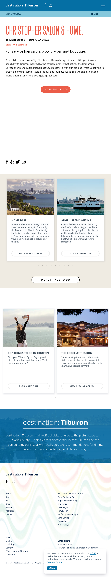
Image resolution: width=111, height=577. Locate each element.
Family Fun (63, 511)
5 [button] (55, 265)
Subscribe (10, 555)
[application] (75, 561)
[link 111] (30, 197)
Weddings (10, 544)
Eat (7, 500)
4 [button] (51, 265)
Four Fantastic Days (67, 497)
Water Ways (63, 525)
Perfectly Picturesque (68, 514)
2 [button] (42, 265)
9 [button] (72, 265)
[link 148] (28, 328)
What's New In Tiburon (17, 551)
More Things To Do (55, 279)
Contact (9, 548)
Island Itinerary (80, 253)
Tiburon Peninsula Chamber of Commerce (78, 548)
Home (8, 493)
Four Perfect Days (30, 253)
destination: (22, 5)
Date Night (63, 507)
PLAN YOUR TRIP (29, 386)
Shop (8, 504)
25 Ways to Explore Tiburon (71, 493)
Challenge (62, 504)
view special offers (82, 386)
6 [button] (59, 265)
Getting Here (64, 541)
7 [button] (64, 265)
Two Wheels (63, 521)
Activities (10, 511)
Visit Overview (13, 13)
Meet (8, 537)
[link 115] (80, 197)
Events (9, 514)
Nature (9, 507)
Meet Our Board (65, 544)
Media (9, 541)
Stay (8, 497)
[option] (31, 221)
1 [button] (38, 265)
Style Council (64, 518)
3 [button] (46, 265)
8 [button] (68, 265)
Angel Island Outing (67, 500)
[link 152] (82, 328)
